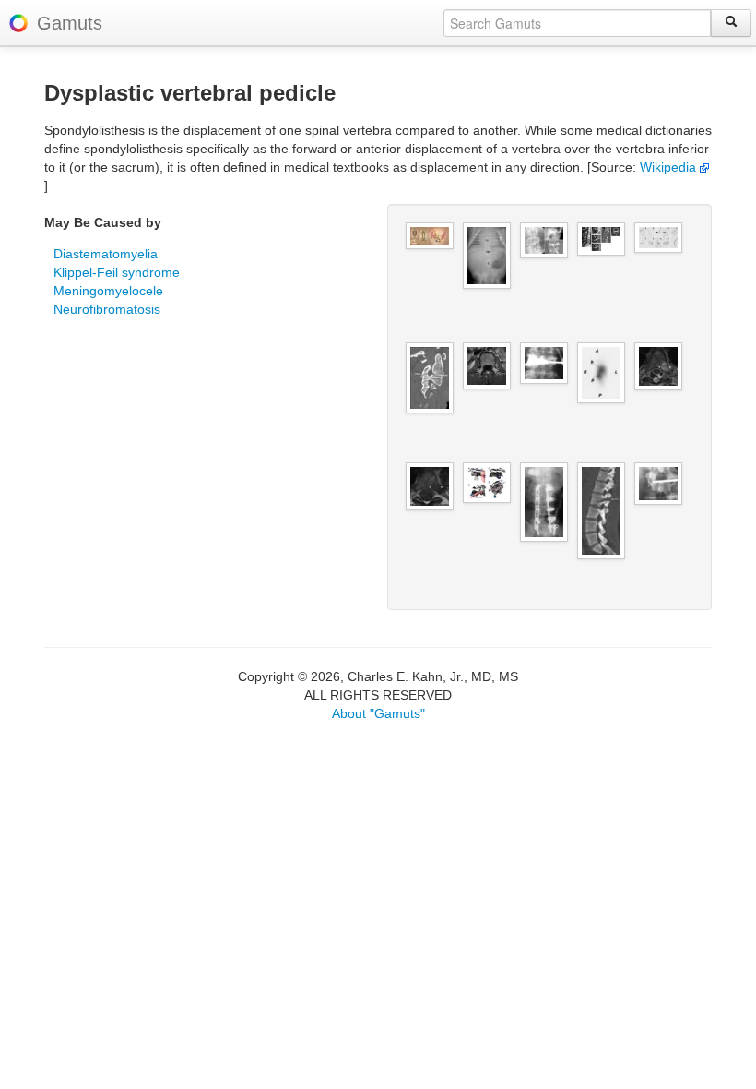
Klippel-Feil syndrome (116, 272)
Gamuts (69, 23)
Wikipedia (670, 167)
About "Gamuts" (378, 713)
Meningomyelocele (108, 290)
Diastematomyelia (105, 253)
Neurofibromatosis (106, 309)
